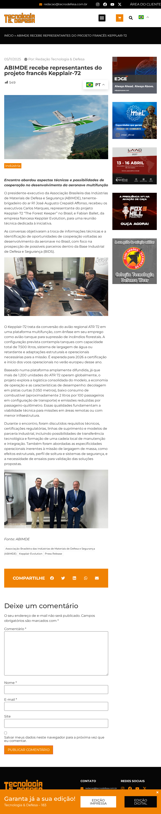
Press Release (53, 553)
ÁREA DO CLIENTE (145, 4)
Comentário (15, 629)
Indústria (12, 166)
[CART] (119, 18)
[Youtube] (112, 4)
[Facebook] (105, 4)
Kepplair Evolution (30, 553)
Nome (10, 682)
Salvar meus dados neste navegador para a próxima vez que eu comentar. (54, 739)
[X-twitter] (120, 4)
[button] (102, 18)
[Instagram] (98, 4)
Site (7, 716)
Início (9, 35)
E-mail (10, 699)
